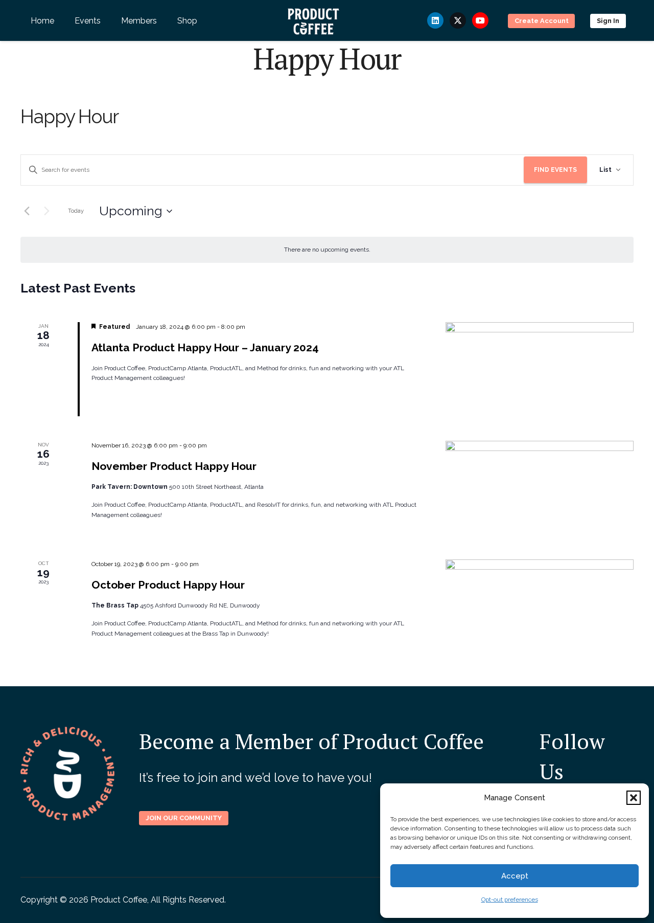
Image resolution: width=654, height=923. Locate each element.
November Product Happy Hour (173, 466)
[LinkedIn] (435, 20)
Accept (514, 876)
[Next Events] (46, 211)
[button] (633, 798)
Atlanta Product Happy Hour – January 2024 (205, 347)
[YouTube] (480, 20)
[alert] (327, 250)
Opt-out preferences (509, 899)
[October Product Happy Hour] (540, 606)
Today (76, 211)
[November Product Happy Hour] (540, 488)
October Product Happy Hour (168, 584)
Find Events (555, 169)
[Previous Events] (26, 211)
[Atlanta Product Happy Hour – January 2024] (540, 369)
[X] (458, 20)
